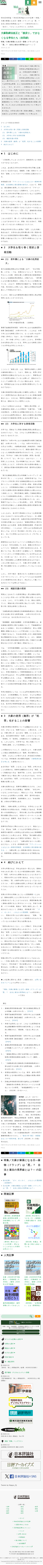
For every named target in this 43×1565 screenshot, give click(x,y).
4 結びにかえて (7, 144)
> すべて (21, 1518)
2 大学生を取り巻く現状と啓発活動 (15, 129)
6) (14, 528)
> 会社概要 (20, 1543)
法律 (20, 51)
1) (12, 272)
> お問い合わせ (21, 1534)
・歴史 (36, 1509)
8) (39, 726)
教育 (15, 51)
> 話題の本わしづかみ (21, 1524)
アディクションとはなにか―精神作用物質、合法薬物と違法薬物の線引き (21, 847)
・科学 (21, 1513)
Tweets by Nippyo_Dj (9, 1485)
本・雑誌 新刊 (9, 1361)
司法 (7, 51)
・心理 (36, 1511)
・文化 (21, 1509)
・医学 (7, 1511)
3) (30, 375)
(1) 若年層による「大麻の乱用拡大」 (17, 132)
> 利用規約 (21, 1537)
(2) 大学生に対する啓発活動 (13, 135)
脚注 (4, 1003)
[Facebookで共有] (13, 59)
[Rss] (37, 1316)
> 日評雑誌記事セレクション (21, 1527)
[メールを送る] (38, 59)
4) (20, 443)
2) (23, 345)
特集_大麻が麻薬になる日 (31, 51)
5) (15, 478)
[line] (30, 59)
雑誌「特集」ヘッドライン (14, 1441)
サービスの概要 (21, 1330)
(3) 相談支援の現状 (10, 138)
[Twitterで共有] (5, 59)
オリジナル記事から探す (14, 1339)
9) (34, 894)
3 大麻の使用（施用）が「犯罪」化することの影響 (21, 141)
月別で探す (9, 1357)
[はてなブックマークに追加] (21, 59)
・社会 (7, 1509)
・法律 (7, 1506)
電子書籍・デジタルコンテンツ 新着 (17, 1372)
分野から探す (10, 1344)
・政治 (21, 1506)
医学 (3, 51)
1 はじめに (5, 126)
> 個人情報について (20, 1540)
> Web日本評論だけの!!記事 (21, 1521)
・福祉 (21, 1511)
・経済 (36, 1506)
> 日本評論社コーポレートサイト (20, 1546)
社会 (3, 54)
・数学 (7, 1513)
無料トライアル (21, 1333)
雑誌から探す (10, 1348)
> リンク (21, 1531)
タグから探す (10, 1352)
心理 (11, 51)
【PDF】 (30, 1011)
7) (1, 617)
